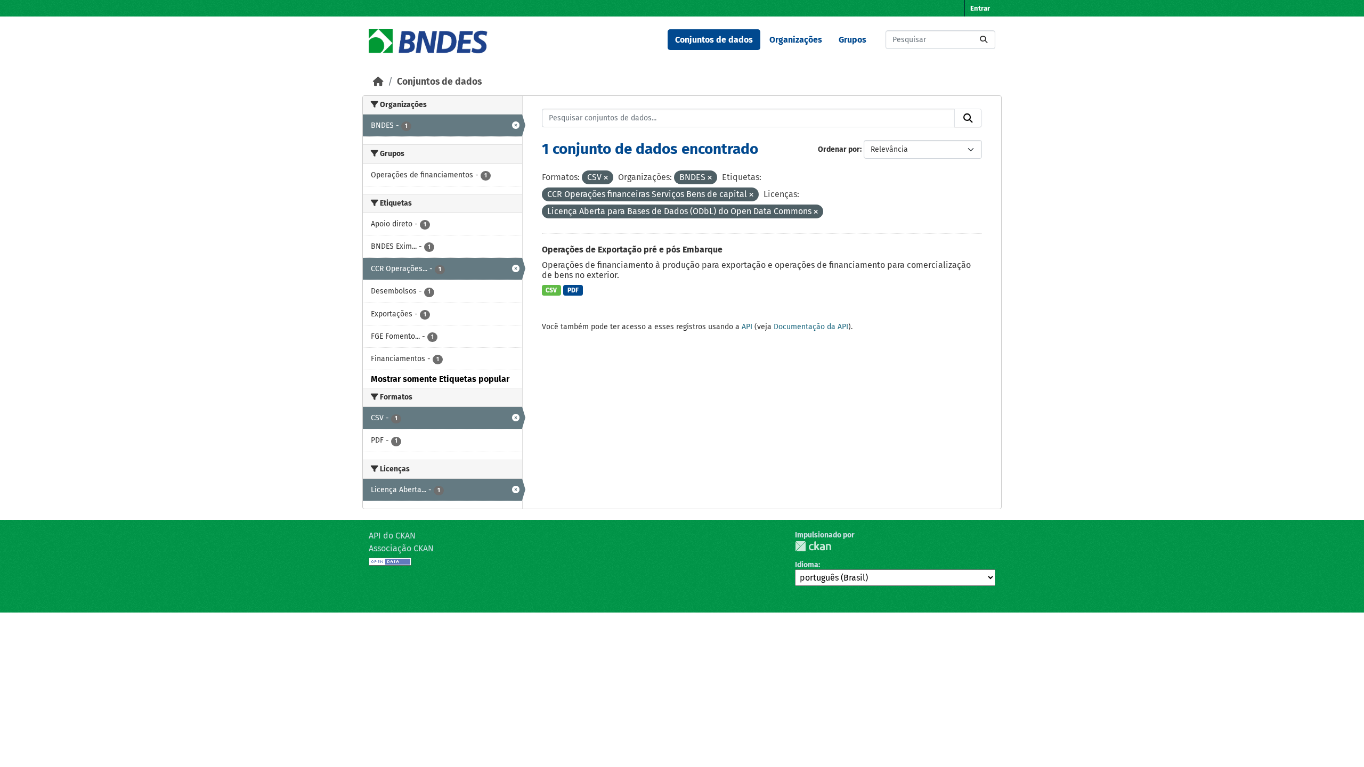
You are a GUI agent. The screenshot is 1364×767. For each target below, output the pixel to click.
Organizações (795, 40)
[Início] (378, 81)
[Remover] (606, 178)
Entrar (980, 8)
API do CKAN (392, 536)
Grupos (852, 40)
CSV (551, 290)
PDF (573, 290)
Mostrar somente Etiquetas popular (440, 379)
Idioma (806, 564)
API (747, 326)
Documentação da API (811, 326)
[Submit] (983, 39)
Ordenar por (839, 149)
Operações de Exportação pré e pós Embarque (632, 249)
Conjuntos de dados (714, 40)
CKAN (813, 546)
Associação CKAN (401, 548)
